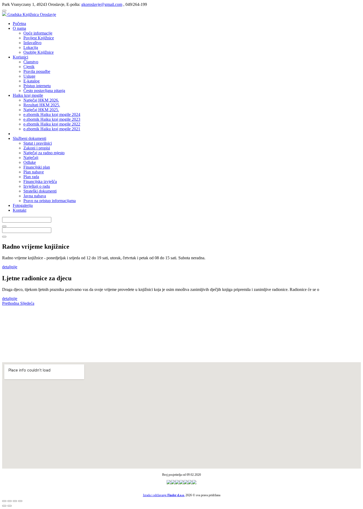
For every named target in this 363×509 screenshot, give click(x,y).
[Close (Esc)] (4, 501)
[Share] (9, 501)
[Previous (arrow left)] (4, 506)
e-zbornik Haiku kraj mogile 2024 (51, 114)
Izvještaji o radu (36, 186)
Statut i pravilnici (37, 143)
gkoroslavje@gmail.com (101, 4)
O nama (19, 28)
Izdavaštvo (32, 42)
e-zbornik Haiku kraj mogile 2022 (51, 124)
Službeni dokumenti (29, 138)
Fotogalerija (23, 205)
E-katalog (31, 81)
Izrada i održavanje (164, 495)
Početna (19, 23)
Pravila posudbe (36, 71)
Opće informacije (37, 33)
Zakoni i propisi (36, 148)
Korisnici (20, 57)
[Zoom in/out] (20, 501)
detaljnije (9, 267)
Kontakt (19, 210)
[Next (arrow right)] (9, 506)
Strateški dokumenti (40, 191)
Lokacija (30, 47)
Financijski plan (36, 167)
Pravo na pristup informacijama (49, 200)
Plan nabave (33, 172)
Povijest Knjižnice (38, 38)
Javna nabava (34, 196)
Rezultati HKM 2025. (41, 105)
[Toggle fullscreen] (15, 501)
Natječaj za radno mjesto (44, 153)
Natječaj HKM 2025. (41, 109)
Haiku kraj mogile (28, 95)
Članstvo (30, 62)
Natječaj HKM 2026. (41, 100)
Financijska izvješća (40, 181)
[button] (11, 303)
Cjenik (29, 66)
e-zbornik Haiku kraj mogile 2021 (51, 129)
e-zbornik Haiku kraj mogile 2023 (51, 119)
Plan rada (31, 176)
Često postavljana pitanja (44, 90)
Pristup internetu (37, 86)
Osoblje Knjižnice (38, 52)
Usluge (29, 76)
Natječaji (30, 157)
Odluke (29, 162)
